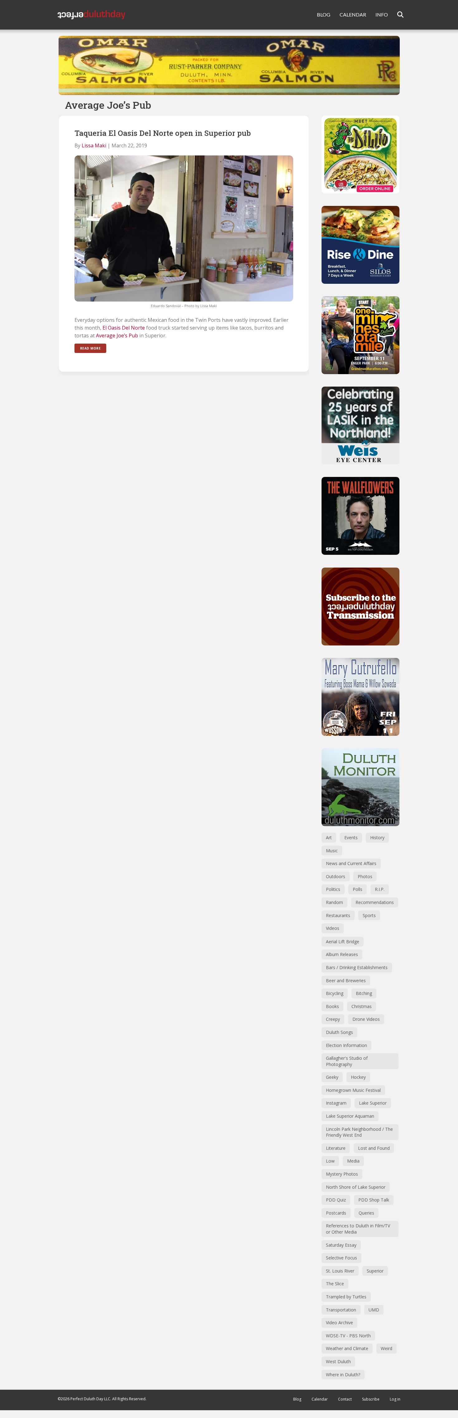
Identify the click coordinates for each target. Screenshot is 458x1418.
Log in (395, 1399)
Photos (365, 876)
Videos (332, 928)
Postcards (336, 1213)
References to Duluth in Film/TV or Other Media (358, 1229)
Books (332, 1006)
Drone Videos (366, 1019)
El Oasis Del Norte (124, 327)
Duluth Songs (339, 1032)
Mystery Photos (342, 1174)
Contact (345, 1399)
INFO (381, 14)
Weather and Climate (347, 1348)
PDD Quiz (336, 1200)
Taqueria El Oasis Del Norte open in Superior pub (162, 133)
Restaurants (338, 915)
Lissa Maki (94, 145)
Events (351, 837)
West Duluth (338, 1361)
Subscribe (370, 1399)
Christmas (361, 1006)
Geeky (332, 1077)
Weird (386, 1348)
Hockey (358, 1077)
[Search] (396, 14)
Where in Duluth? (343, 1375)
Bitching (364, 993)
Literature (336, 1148)
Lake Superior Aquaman (350, 1116)
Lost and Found (374, 1148)
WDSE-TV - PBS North (348, 1336)
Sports (369, 915)
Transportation (341, 1310)
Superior (375, 1271)
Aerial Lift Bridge (342, 942)
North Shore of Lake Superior (355, 1187)
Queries (366, 1213)
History (377, 837)
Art (329, 837)
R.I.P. (379, 889)
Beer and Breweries (346, 980)
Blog (297, 1399)
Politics (333, 889)
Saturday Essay (341, 1245)
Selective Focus (341, 1258)
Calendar (320, 1399)
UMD (374, 1310)
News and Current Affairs (351, 863)
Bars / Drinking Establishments (357, 967)
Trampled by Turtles (346, 1297)
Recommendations (374, 902)
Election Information (346, 1045)
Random (334, 902)
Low (330, 1161)
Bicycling (334, 993)
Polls (357, 889)
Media (353, 1161)
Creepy (333, 1019)
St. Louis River (340, 1271)
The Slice (335, 1284)
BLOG (323, 14)
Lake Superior (373, 1103)
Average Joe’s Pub (117, 335)
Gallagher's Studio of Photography (347, 1061)
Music (332, 851)
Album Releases (342, 954)
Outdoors (335, 876)
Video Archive (339, 1322)
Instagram (336, 1103)
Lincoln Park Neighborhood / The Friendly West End (359, 1132)
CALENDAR (353, 14)
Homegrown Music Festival (353, 1090)
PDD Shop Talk (373, 1200)
